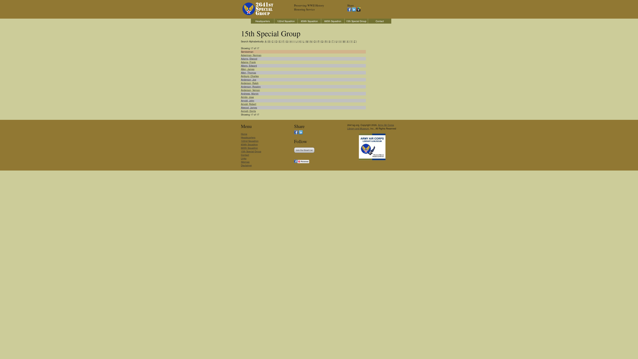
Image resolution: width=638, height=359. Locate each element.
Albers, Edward (249, 65)
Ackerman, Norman (251, 55)
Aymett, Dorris (248, 111)
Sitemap (245, 162)
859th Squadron (309, 21)
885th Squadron (332, 21)
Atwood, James (249, 107)
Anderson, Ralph (250, 83)
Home (244, 134)
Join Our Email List (304, 150)
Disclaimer (246, 165)
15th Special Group (356, 21)
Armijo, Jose (247, 97)
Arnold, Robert (248, 104)
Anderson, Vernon (250, 90)
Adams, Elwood (249, 58)
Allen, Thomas (248, 72)
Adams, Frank (248, 62)
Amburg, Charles (250, 76)
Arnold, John (247, 100)
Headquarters (262, 21)
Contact (380, 21)
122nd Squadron (286, 21)
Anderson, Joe (248, 79)
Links (243, 158)
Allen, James (247, 69)
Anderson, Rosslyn (251, 86)
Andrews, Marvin (250, 93)
